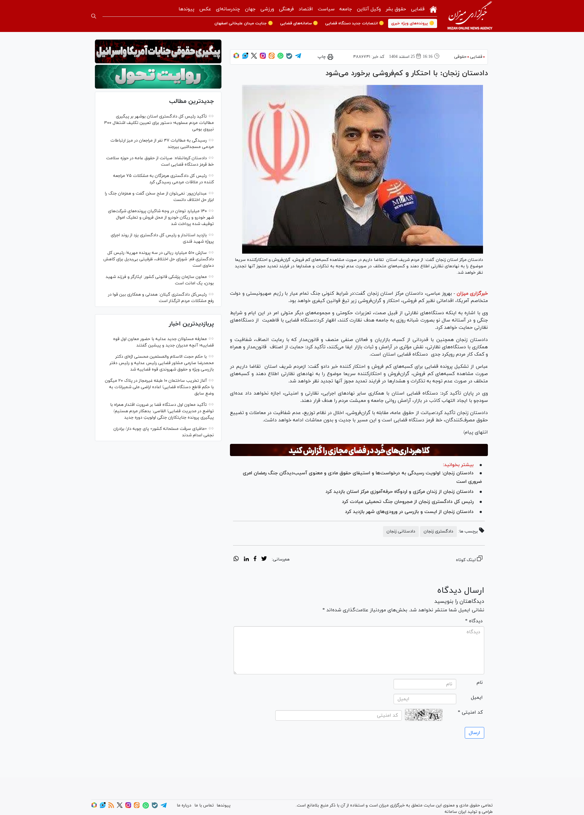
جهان (250, 9)
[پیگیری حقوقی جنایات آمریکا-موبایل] (158, 51)
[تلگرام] (298, 58)
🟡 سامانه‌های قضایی (299, 23)
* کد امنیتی (470, 712)
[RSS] (111, 807)
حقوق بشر (396, 9)
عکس (205, 9)
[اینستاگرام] (263, 58)
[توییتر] (254, 58)
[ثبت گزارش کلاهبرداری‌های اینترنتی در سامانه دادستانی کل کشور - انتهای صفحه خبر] (359, 450)
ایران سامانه (455, 812)
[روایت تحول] (158, 77)
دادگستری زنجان (438, 531)
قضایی (418, 9)
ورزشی (267, 9)
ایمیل (477, 697)
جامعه (345, 9)
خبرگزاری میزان (472, 293)
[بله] (289, 58)
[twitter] (264, 559)
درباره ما (184, 805)
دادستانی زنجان (401, 531)
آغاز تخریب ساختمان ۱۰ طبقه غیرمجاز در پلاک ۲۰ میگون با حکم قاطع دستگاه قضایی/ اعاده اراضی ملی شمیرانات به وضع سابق (159, 387)
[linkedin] (246, 559)
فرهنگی (286, 9)
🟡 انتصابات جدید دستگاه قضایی (354, 23)
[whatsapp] (236, 559)
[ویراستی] (245, 58)
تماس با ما (204, 805)
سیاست (326, 9)
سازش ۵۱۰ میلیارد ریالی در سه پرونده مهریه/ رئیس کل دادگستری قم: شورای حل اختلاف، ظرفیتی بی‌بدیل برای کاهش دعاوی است (158, 259)
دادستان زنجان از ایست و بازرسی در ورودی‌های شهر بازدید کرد (409, 511)
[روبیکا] (236, 58)
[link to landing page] (470, 16)
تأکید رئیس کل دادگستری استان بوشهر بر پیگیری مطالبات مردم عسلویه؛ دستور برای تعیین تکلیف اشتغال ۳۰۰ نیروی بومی (159, 123)
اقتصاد (306, 9)
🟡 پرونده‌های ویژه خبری (412, 23)
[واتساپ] (280, 58)
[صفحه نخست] (433, 9)
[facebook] (255, 559)
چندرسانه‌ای (228, 9)
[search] (93, 16)
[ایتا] (272, 58)
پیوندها (186, 9)
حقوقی (460, 57)
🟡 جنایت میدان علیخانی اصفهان (243, 23)
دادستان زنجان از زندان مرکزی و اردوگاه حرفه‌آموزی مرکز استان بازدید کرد (398, 491)
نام (480, 682)
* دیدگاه (474, 621)
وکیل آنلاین (369, 9)
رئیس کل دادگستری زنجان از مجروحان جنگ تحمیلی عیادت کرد (408, 501)
